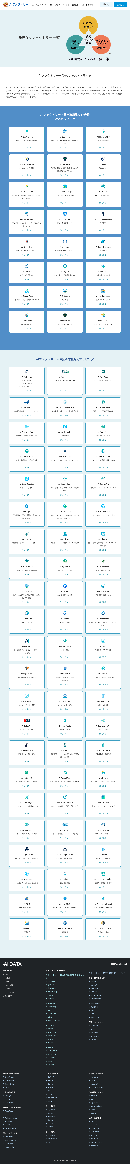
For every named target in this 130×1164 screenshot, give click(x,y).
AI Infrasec (49, 1061)
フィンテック (10, 992)
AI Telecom (50, 998)
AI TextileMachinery (96, 995)
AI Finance (49, 1084)
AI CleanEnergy (51, 1007)
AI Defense (50, 995)
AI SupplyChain (8, 1084)
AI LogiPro (49, 1039)
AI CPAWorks (50, 1094)
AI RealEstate (93, 1077)
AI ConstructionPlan (96, 1087)
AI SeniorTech (94, 1033)
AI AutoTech (93, 992)
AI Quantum (50, 985)
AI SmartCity (93, 1099)
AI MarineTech (51, 1036)
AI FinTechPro (51, 1077)
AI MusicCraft (93, 1010)
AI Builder (92, 1080)
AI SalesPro (93, 1135)
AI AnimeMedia (51, 1013)
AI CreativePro (8, 1144)
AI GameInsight (8, 1147)
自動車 (8, 978)
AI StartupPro (93, 1146)
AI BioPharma (51, 981)
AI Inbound (7, 1114)
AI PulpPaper (93, 988)
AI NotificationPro (9, 1140)
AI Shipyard (50, 1047)
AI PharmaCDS (51, 988)
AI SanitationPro (51, 1139)
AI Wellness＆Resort (10, 1118)
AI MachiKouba (94, 1007)
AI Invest (49, 1101)
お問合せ (120, 5)
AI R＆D (48, 1142)
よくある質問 (87, 5)
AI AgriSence (50, 1110)
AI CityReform (94, 1103)
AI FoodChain (50, 1042)
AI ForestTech (51, 1113)
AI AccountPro (94, 1132)
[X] (125, 964)
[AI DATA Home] (12, 964)
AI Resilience (50, 1058)
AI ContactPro (94, 1128)
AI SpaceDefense (52, 1032)
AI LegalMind (50, 1087)
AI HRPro (6, 1087)
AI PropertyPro (94, 1084)
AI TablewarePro (95, 1014)
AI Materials (50, 1029)
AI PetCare (92, 1040)
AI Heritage (7, 1096)
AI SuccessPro (94, 1125)
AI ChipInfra (50, 1025)
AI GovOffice (50, 1116)
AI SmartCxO (93, 1139)
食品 (7, 981)
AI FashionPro (94, 1017)
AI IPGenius (50, 1091)
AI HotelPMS (7, 1121)
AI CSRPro (49, 1127)
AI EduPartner (8, 1103)
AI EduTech (7, 1099)
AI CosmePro (93, 1026)
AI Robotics (93, 981)
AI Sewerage (93, 1113)
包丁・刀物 (9, 985)
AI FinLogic (49, 1080)
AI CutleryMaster (95, 999)
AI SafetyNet (50, 1017)
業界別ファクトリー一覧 (42, 5)
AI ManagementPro (95, 1142)
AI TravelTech (8, 1111)
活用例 (75, 5)
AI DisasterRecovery (53, 1020)
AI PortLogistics (51, 1051)
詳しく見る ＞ (26, 148)
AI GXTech (49, 1010)
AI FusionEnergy (51, 991)
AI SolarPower (51, 1003)
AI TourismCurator (9, 1128)
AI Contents (50, 1065)
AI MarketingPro (8, 1137)
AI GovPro (49, 1120)
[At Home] (16, 4)
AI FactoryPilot (94, 985)
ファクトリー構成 (62, 5)
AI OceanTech (51, 1054)
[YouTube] (117, 964)
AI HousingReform (95, 1106)
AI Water (92, 1110)
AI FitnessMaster (94, 1036)
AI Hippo (92, 1029)
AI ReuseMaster (8, 1077)
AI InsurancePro (51, 1098)
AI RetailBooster (9, 1080)
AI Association (51, 1123)
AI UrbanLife (93, 1096)
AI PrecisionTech (95, 1004)
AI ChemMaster (51, 1135)
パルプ (8, 988)
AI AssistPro (93, 1121)
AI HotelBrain (8, 1125)
